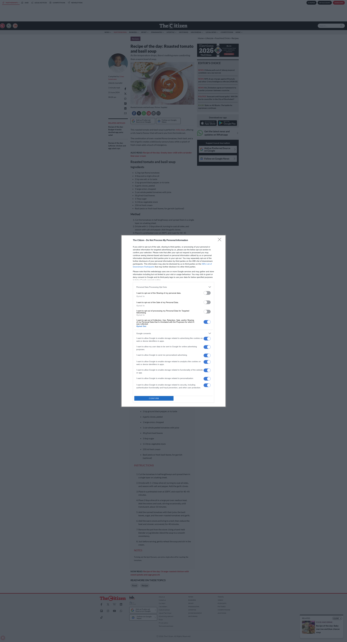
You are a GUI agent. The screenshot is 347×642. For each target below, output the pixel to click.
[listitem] (173, 287)
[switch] (207, 293)
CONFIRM (154, 398)
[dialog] (173, 321)
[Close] (220, 240)
